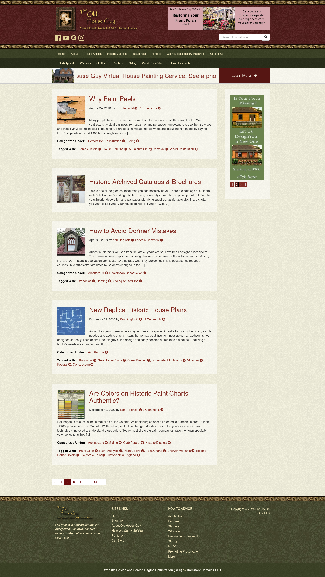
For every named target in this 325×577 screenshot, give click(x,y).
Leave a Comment (147, 240)
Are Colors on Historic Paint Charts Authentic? (138, 396)
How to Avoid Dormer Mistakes (132, 230)
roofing (102, 281)
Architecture (96, 273)
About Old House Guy (126, 525)
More (171, 556)
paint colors (132, 450)
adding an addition (125, 281)
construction (81, 364)
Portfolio (117, 535)
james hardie (88, 149)
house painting (113, 149)
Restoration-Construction (105, 141)
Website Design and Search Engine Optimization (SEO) (143, 570)
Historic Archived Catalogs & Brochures (145, 181)
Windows (174, 531)
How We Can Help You (127, 530)
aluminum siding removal (147, 149)
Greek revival (137, 360)
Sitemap (117, 520)
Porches (173, 521)
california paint (91, 455)
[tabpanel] (247, 137)
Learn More (242, 75)
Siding (131, 141)
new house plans (110, 360)
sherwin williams (179, 450)
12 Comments (152, 319)
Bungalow (86, 360)
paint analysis (109, 450)
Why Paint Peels (112, 98)
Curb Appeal (132, 442)
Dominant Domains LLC (204, 570)
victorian (193, 360)
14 (95, 482)
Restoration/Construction (184, 536)
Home (116, 516)
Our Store (118, 540)
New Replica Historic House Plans (138, 309)
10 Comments (148, 108)
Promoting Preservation (184, 551)
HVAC (172, 546)
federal (62, 364)
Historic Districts (156, 442)
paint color (87, 450)
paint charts (154, 450)
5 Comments (151, 409)
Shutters (173, 526)
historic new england (122, 455)
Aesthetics (175, 516)
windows (85, 281)
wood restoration (182, 149)
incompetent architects (167, 360)
